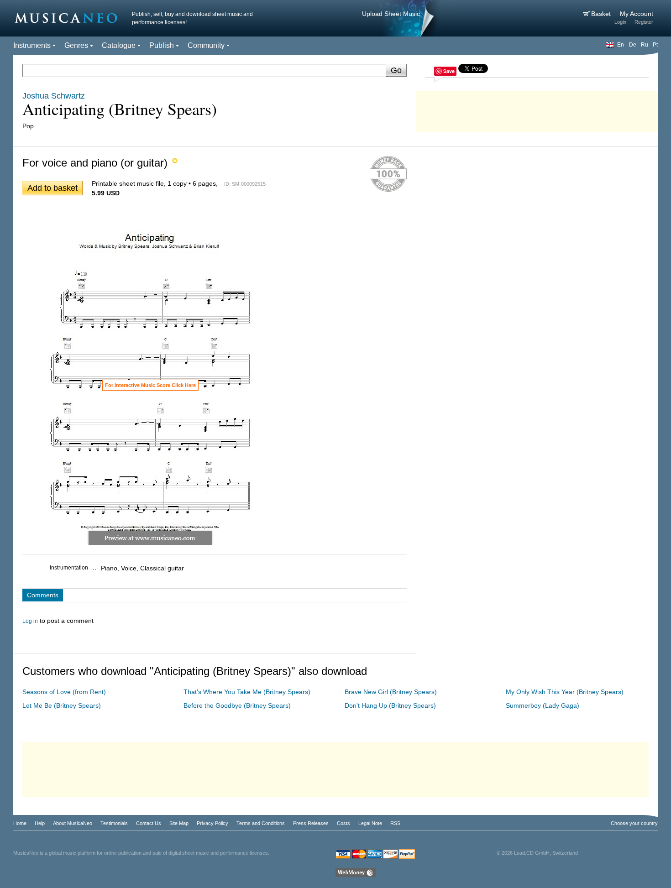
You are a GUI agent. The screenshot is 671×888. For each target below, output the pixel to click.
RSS (395, 823)
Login (620, 22)
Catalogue (119, 45)
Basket (602, 13)
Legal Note (370, 823)
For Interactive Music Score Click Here (150, 385)
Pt (655, 45)
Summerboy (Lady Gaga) (542, 705)
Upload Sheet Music (391, 13)
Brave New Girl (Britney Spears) (391, 691)
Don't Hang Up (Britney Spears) (390, 705)
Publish (161, 45)
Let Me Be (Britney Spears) (61, 705)
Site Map (179, 823)
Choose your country (634, 823)
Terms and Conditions (260, 823)
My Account (636, 13)
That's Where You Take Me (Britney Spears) (246, 691)
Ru (644, 45)
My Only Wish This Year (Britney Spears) (565, 691)
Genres (76, 45)
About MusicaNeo (72, 823)
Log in (30, 621)
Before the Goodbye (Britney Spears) (237, 705)
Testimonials (114, 823)
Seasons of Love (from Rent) (64, 691)
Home (19, 823)
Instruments (32, 45)
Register (643, 22)
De (632, 45)
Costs (343, 823)
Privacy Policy (212, 823)
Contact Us (148, 823)
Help (40, 823)
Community (206, 45)
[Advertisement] (536, 109)
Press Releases (311, 823)
